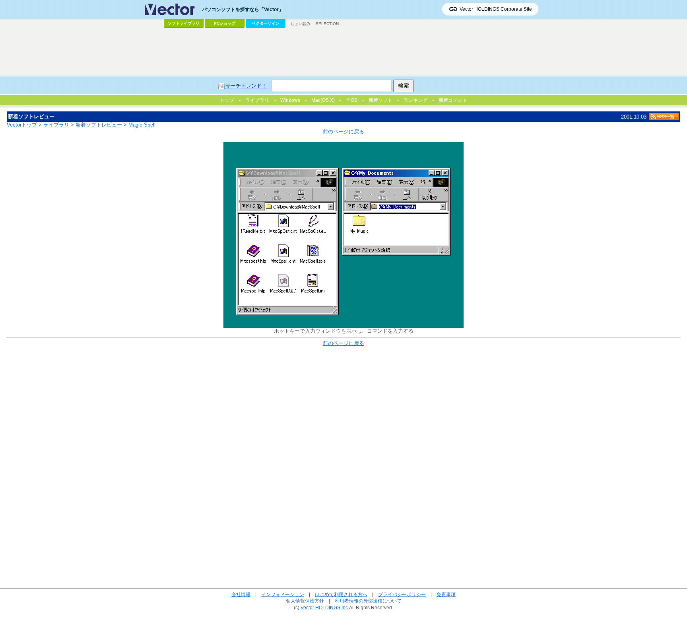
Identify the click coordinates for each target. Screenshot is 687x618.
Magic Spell (141, 125)
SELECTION (327, 23)
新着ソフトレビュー (99, 125)
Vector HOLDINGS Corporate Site (496, 9)
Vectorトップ (22, 125)
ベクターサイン (265, 23)
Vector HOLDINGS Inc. (325, 607)
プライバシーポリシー (402, 594)
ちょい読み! (301, 23)
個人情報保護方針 (305, 600)
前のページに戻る (343, 132)
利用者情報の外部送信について (368, 600)
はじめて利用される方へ (341, 594)
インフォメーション (282, 594)
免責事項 (446, 594)
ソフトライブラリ (184, 23)
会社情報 (240, 594)
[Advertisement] (343, 52)
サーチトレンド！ (246, 86)
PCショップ (224, 23)
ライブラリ (56, 125)
